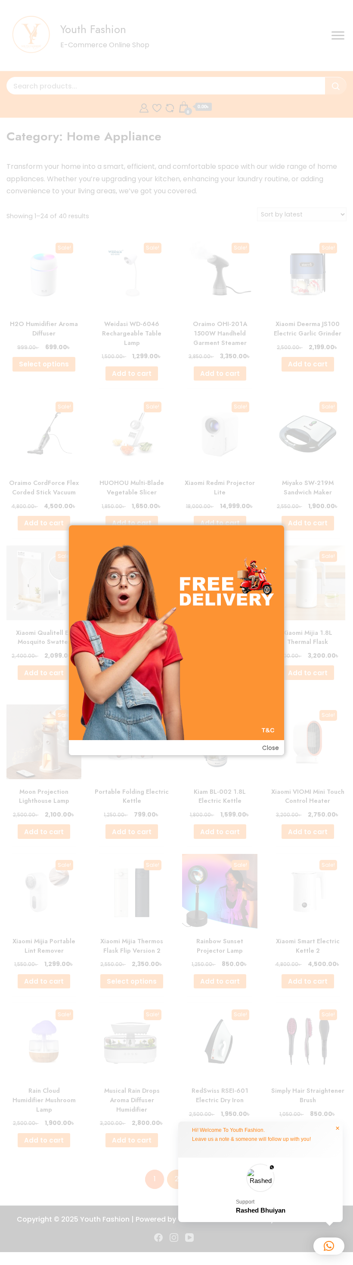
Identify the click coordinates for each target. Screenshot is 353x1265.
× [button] (337, 1128)
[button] (260, 1190)
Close (270, 748)
